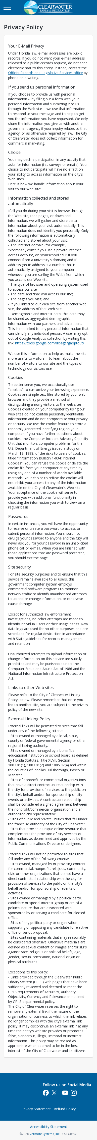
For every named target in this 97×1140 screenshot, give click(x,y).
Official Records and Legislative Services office (45, 72)
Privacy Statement (36, 1108)
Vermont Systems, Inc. (45, 1134)
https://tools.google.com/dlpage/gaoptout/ (49, 343)
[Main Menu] (6, 7)
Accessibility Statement (48, 1126)
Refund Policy (65, 1108)
